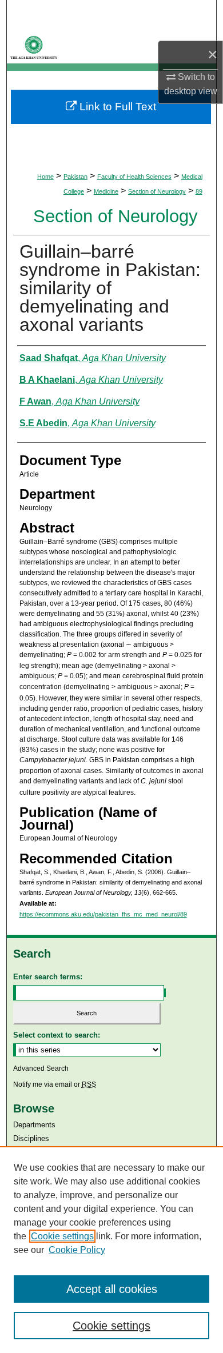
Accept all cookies (111, 1289)
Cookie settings (62, 1236)
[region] (111, 1249)
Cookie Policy (77, 1250)
